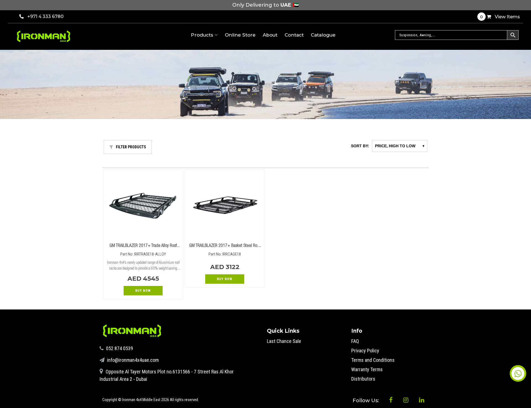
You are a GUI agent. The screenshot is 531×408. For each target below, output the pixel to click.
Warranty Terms (367, 369)
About (270, 35)
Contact (294, 35)
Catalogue (323, 35)
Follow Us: (366, 400)
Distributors (363, 379)
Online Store (240, 35)
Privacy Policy (365, 350)
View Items (500, 16)
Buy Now (143, 291)
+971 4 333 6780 (45, 16)
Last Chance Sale (284, 341)
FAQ (355, 341)
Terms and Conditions (373, 360)
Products (203, 35)
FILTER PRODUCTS (131, 147)
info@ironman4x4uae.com (132, 360)
